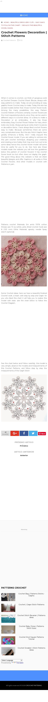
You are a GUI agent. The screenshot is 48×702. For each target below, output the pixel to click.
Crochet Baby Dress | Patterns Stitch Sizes (31, 627)
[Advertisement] (24, 68)
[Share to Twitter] (33, 433)
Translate (19, 663)
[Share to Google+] (14, 433)
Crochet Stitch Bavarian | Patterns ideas (31, 616)
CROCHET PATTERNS (24, 7)
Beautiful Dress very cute (22, 22)
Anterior (24, 455)
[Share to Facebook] (24, 433)
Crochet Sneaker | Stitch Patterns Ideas (31, 649)
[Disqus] (24, 490)
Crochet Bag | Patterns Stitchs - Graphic (31, 595)
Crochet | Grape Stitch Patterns (31, 605)
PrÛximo (24, 446)
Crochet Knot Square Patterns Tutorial (31, 638)
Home (25, 15)
